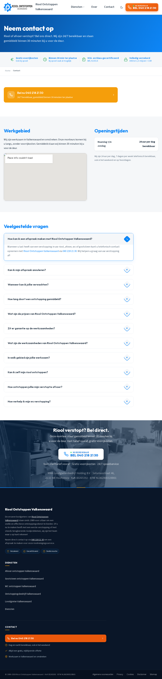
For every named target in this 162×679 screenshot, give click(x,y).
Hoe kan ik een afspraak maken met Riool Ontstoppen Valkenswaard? (50, 238)
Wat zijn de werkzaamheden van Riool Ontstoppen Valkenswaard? (48, 343)
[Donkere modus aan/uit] (121, 7)
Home (7, 70)
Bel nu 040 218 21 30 (22, 638)
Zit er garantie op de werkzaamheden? (31, 328)
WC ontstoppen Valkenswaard (20, 586)
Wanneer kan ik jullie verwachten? (28, 284)
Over (94, 7)
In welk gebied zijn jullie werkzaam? (29, 357)
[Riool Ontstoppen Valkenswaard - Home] (18, 7)
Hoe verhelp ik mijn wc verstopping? (29, 401)
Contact (109, 7)
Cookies (130, 674)
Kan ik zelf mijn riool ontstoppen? (28, 372)
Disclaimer (141, 674)
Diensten (9, 609)
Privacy (120, 674)
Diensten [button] (76, 7)
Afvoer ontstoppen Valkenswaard (22, 571)
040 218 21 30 (70, 251)
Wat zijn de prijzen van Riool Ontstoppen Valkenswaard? (42, 313)
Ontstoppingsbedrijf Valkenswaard (23, 594)
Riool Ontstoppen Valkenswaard (46, 6)
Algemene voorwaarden (103, 674)
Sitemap (153, 674)
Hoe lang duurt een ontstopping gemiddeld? (34, 299)
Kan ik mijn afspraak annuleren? (27, 270)
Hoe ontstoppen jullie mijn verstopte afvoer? (35, 386)
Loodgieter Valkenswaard (18, 601)
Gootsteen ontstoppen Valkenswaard (24, 578)
